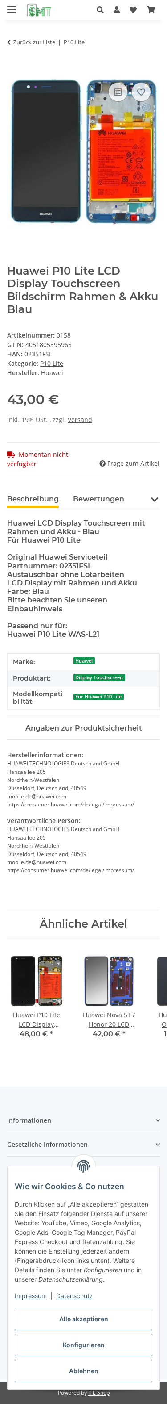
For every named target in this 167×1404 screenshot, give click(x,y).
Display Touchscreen (99, 677)
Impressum (31, 1296)
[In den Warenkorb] (14, 70)
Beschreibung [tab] (33, 499)
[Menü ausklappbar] (11, 5)
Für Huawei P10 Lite (98, 697)
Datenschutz (74, 1296)
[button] (103, 10)
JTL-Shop (99, 1392)
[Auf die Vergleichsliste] (118, 92)
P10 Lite (51, 363)
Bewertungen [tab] (98, 499)
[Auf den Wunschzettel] (141, 92)
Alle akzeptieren (83, 1319)
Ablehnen (83, 1371)
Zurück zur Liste (34, 42)
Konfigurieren (84, 1345)
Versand (80, 419)
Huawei (84, 661)
